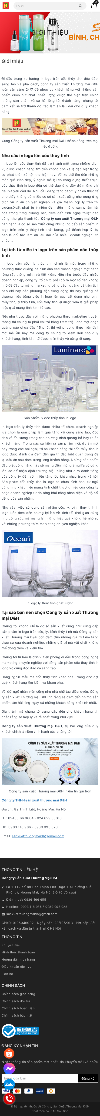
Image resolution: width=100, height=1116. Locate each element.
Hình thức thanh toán (18, 952)
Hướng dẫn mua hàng (18, 959)
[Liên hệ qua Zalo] (9, 1085)
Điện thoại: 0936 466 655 (26, 899)
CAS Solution (59, 1111)
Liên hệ (7, 974)
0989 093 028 (56, 907)
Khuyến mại (11, 945)
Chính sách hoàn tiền (18, 1008)
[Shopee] (9, 1053)
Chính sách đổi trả (16, 1001)
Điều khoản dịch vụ (16, 966)
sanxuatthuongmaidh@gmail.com (38, 836)
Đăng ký (88, 1078)
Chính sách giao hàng (18, 994)
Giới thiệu (12, 61)
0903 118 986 (31, 907)
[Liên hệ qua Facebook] (9, 1068)
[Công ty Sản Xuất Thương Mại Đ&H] (6, 5)
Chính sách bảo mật (17, 1015)
